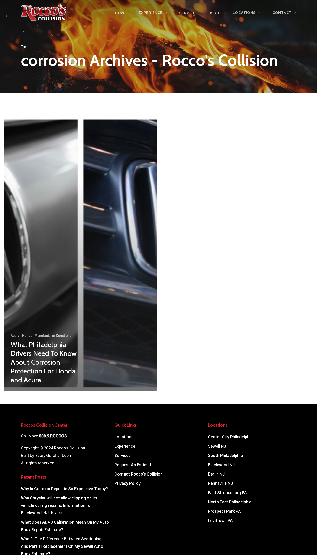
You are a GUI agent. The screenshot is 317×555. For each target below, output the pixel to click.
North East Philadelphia (230, 501)
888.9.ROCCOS (53, 435)
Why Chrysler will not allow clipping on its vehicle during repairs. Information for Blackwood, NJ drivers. (59, 505)
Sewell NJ (217, 446)
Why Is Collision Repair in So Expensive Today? (64, 488)
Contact (281, 13)
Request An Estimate (134, 464)
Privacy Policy (127, 483)
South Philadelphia (225, 455)
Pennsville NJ (220, 483)
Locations (244, 13)
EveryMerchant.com (53, 455)
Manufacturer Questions (53, 335)
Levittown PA (220, 520)
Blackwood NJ (221, 464)
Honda (27, 335)
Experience (150, 13)
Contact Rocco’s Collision (138, 474)
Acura (15, 335)
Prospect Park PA (224, 511)
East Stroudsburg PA (227, 492)
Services (188, 13)
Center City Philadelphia (230, 436)
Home (121, 13)
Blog (215, 13)
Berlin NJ (216, 474)
